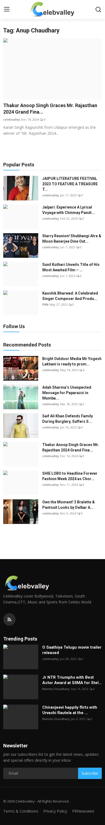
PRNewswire (83, 811)
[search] (98, 9)
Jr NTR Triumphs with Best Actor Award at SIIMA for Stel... (72, 680)
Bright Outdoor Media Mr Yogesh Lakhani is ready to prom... (72, 361)
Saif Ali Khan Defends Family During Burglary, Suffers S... (67, 419)
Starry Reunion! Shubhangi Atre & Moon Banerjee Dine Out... (71, 238)
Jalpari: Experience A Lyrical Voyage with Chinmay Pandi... (68, 210)
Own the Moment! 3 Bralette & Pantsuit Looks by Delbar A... (68, 505)
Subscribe (90, 773)
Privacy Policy (55, 811)
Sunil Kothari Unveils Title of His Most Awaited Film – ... (71, 267)
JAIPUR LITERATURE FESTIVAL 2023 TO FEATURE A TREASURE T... (70, 184)
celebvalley (11, 119)
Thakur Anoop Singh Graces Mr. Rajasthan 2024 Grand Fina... (50, 109)
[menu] (6, 9)
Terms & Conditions (20, 811)
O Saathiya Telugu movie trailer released (72, 650)
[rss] (9, 619)
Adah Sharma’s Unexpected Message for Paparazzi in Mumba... (66, 392)
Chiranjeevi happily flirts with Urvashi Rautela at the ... (69, 710)
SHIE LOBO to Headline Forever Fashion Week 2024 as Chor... (69, 476)
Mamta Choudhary (56, 689)
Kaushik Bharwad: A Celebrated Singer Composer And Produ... (70, 296)
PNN (45, 304)
